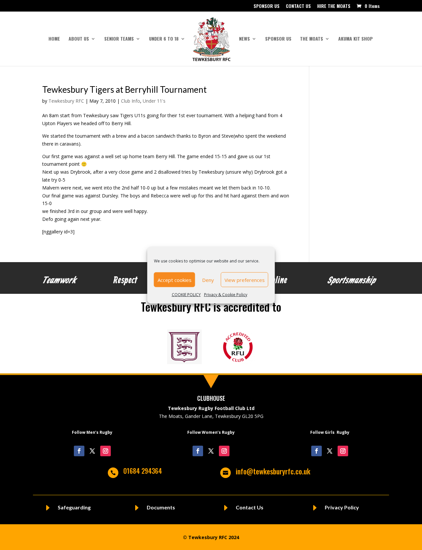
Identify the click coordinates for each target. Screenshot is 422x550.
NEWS (244, 39)
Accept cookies (175, 279)
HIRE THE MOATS (333, 6)
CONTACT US (298, 6)
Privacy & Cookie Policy (225, 294)
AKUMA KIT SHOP (355, 39)
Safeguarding (74, 507)
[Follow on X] (92, 451)
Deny (208, 279)
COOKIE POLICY (186, 294)
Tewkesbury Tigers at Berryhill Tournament (124, 89)
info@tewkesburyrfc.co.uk (273, 471)
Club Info (130, 101)
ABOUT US (79, 39)
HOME (54, 39)
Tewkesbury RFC (66, 101)
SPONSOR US (267, 6)
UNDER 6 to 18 (164, 39)
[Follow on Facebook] (79, 451)
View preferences (245, 279)
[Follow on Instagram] (105, 451)
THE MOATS (311, 39)
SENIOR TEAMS (119, 39)
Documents (161, 507)
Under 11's (154, 101)
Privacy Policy (342, 507)
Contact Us (249, 507)
